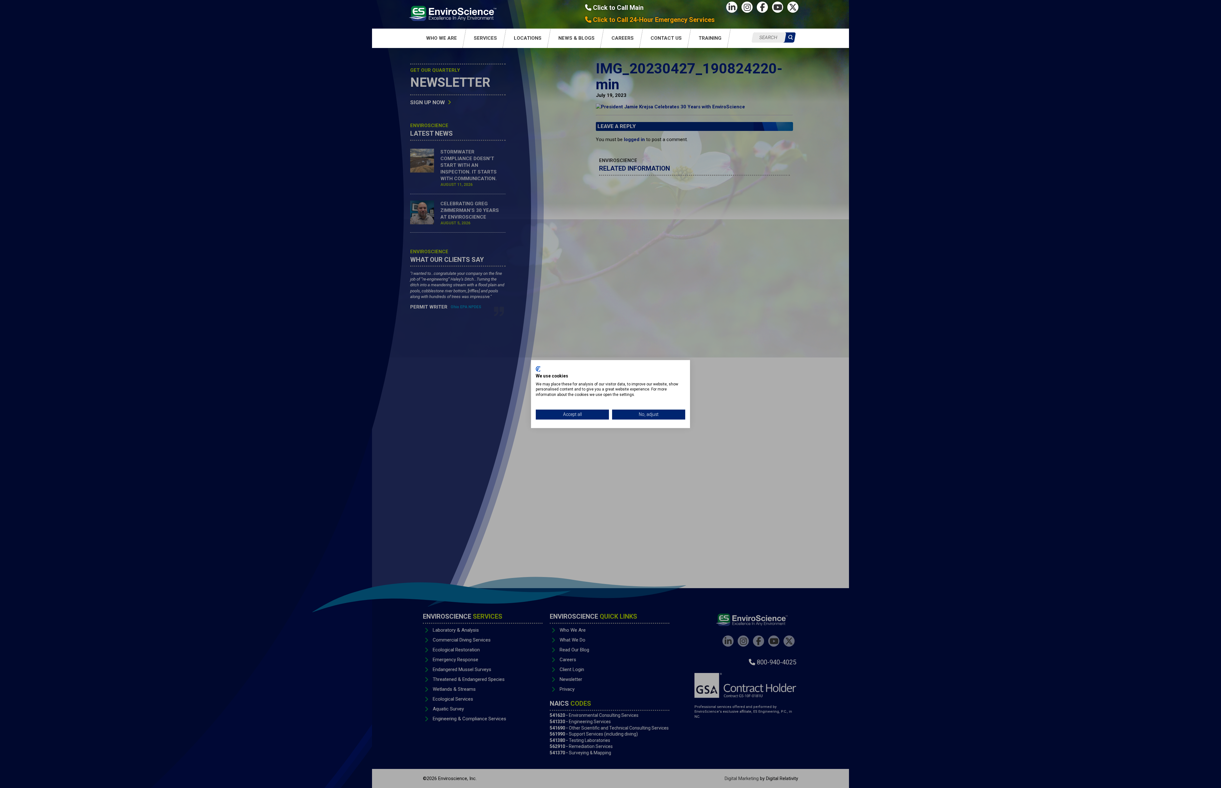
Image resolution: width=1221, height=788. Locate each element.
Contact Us (666, 38)
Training (710, 38)
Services (485, 38)
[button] (790, 38)
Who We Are (441, 38)
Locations (528, 38)
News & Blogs (576, 38)
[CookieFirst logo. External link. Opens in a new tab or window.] (538, 369)
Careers (622, 38)
